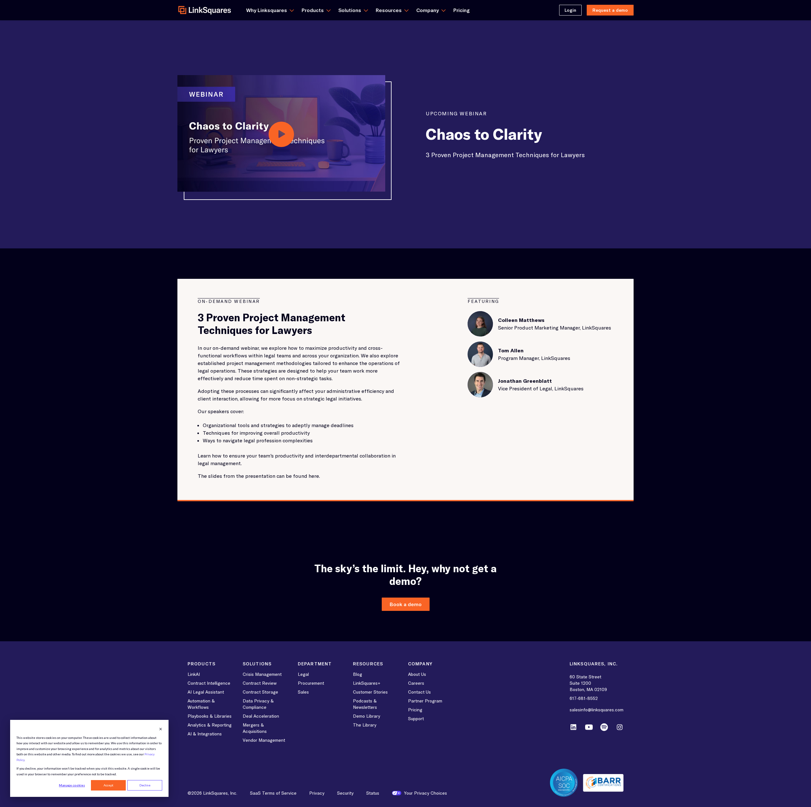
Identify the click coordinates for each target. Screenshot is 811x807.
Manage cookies (72, 785)
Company (427, 10)
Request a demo (610, 10)
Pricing (461, 10)
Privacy (316, 793)
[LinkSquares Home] (204, 10)
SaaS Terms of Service (273, 793)
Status (372, 793)
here (314, 476)
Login (570, 10)
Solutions (349, 10)
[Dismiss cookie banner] (160, 729)
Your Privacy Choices (425, 793)
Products (313, 10)
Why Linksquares (266, 10)
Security (345, 793)
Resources (389, 10)
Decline (144, 785)
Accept (108, 785)
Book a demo (406, 604)
